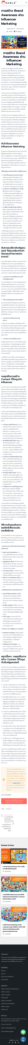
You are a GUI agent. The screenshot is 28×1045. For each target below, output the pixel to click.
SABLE (11, 31)
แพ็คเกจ (3, 971)
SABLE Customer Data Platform (10, 989)
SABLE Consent (5, 992)
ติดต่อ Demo (4, 980)
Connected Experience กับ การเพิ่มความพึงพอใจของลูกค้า (14, 867)
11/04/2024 (20, 29)
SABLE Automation (6, 1001)
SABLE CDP (16, 783)
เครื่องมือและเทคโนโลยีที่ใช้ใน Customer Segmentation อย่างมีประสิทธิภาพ (14, 801)
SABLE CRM (4, 998)
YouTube (5, 450)
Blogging (19, 31)
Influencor (8, 809)
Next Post (6, 827)
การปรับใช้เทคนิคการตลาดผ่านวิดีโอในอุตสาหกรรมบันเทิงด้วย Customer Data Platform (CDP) (14, 897)
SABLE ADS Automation (8, 1004)
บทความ (3, 974)
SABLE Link (4, 1009)
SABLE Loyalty (5, 1007)
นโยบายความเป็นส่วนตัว (7, 977)
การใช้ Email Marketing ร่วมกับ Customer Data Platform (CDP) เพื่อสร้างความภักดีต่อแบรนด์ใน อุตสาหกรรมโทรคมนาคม (14, 928)
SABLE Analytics (5, 995)
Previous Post (9, 818)
